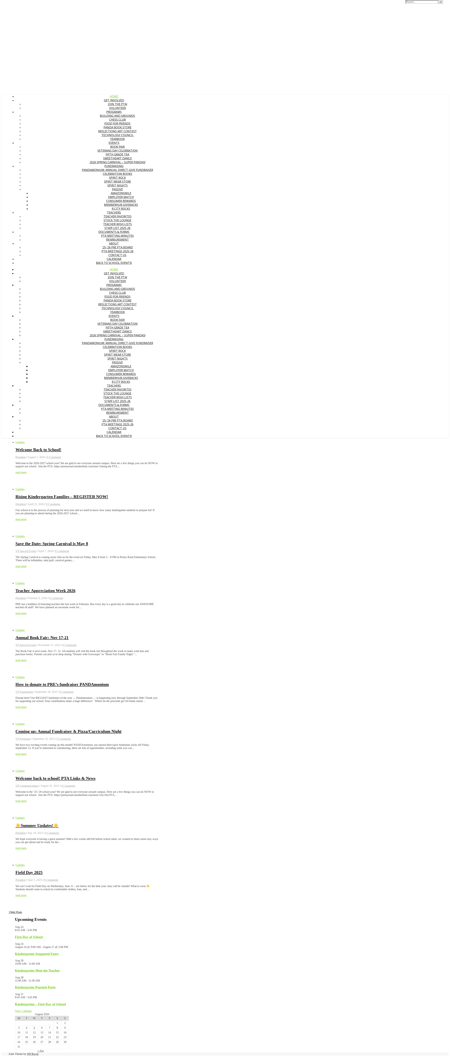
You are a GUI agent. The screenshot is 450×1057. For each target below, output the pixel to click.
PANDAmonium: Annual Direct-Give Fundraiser (117, 170)
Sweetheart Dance (117, 158)
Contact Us (117, 255)
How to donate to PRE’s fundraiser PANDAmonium (62, 684)
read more (21, 472)
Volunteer (117, 108)
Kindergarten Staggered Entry (37, 954)
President (20, 457)
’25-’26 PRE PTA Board (117, 247)
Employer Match (121, 197)
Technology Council (117, 135)
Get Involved (114, 100)
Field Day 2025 (29, 872)
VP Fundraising (24, 691)
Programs (114, 112)
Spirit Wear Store (117, 181)
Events (114, 143)
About (114, 243)
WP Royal (32, 1053)
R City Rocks (121, 209)
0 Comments (54, 457)
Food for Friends (117, 123)
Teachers (114, 212)
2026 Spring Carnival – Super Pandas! (117, 162)
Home (114, 96)
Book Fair (117, 147)
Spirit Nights (117, 185)
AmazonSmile (121, 193)
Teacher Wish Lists (117, 224)
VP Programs (22, 738)
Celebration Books (117, 174)
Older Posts (15, 912)
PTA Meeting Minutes (117, 236)
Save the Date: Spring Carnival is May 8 (51, 543)
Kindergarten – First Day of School (40, 1004)
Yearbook (117, 139)
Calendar (114, 259)
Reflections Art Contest (117, 131)
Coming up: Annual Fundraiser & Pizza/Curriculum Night (68, 731)
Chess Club (117, 120)
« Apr (40, 1050)
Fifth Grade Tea (117, 154)
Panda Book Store (117, 127)
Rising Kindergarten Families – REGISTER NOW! (61, 496)
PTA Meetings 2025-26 (117, 251)
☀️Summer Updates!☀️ (37, 825)
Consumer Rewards (121, 201)
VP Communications (26, 785)
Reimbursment (117, 240)
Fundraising (113, 166)
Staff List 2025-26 (117, 228)
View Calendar (23, 1010)
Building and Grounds (117, 116)
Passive (117, 189)
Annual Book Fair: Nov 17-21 (42, 637)
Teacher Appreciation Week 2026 (45, 590)
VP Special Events (25, 551)
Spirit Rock (117, 178)
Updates (20, 442)
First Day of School (29, 937)
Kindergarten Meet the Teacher (37, 970)
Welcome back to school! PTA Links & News (55, 778)
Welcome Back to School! (38, 449)
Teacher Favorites (117, 216)
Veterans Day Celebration (117, 151)
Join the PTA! (117, 104)
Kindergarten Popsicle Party (35, 987)
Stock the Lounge (117, 220)
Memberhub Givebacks (121, 205)
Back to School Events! (114, 263)
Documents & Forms (113, 232)
